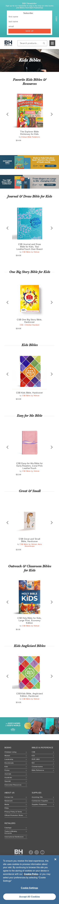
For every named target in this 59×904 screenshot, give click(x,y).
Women (7, 755)
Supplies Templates (39, 804)
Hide (56, 18)
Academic (8, 777)
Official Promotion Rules (14, 815)
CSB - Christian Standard (29, 325)
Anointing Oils (37, 797)
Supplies (36, 793)
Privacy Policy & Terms (13, 812)
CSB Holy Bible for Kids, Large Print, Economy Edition (29, 620)
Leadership (9, 759)
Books (8, 748)
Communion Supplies (40, 801)
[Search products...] (44, 43)
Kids (6, 766)
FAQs (7, 808)
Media (7, 804)
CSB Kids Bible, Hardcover (29, 392)
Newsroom (8, 801)
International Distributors (14, 837)
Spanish (8, 781)
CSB (33, 752)
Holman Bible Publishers (30, 137)
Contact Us (9, 797)
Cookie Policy (31, 873)
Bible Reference (38, 770)
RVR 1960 (36, 759)
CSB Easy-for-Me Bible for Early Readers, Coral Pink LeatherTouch (29, 465)
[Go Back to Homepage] (19, 852)
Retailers (10, 823)
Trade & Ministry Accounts (11, 832)
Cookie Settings (29, 887)
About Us (10, 793)
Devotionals (9, 763)
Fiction (7, 770)
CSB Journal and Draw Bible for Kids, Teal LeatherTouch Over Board (29, 246)
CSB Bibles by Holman (30, 252)
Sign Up (30, 31)
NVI (33, 763)
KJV (33, 755)
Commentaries (37, 766)
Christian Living (10, 752)
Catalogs (8, 827)
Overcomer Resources (13, 785)
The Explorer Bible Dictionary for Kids (29, 132)
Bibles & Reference (42, 748)
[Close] (55, 859)
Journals (8, 774)
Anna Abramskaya (33, 545)
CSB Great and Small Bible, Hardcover (29, 540)
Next (51, 114)
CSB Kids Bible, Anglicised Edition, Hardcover (29, 694)
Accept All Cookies (29, 896)
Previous (7, 114)
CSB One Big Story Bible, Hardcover (29, 320)
